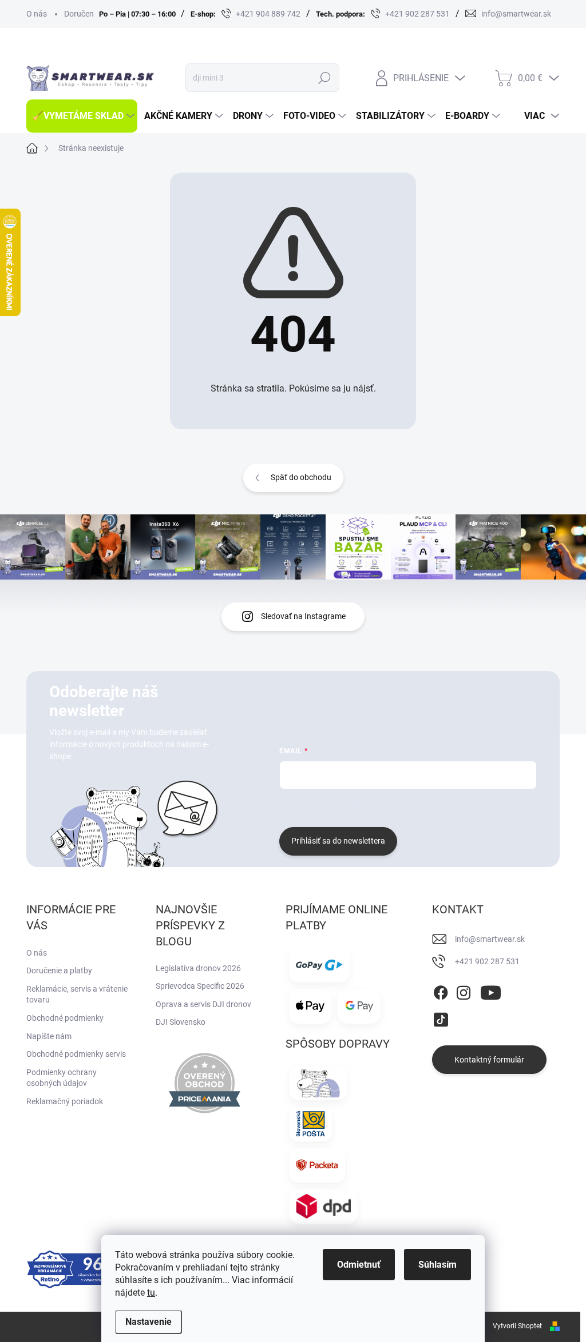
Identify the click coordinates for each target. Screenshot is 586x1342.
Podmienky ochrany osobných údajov (61, 1078)
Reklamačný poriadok (64, 1101)
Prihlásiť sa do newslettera (338, 840)
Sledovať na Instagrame (303, 616)
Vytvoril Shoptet (517, 1326)
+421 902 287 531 (487, 961)
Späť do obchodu (301, 477)
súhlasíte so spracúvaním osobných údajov (417, 806)
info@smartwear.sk (490, 939)
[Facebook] (440, 990)
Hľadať (324, 77)
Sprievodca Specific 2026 (200, 985)
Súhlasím (437, 1264)
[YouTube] (491, 990)
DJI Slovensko (180, 1022)
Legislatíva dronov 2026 (198, 968)
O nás (36, 13)
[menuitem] (81, 116)
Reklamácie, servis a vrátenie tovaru (77, 994)
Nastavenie (148, 1321)
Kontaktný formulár (489, 1059)
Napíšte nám (49, 1036)
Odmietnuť (359, 1264)
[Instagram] (463, 990)
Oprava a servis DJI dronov (203, 1004)
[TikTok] (440, 1018)
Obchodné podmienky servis (76, 1054)
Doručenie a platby (59, 970)
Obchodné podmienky (65, 1018)
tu (151, 1292)
